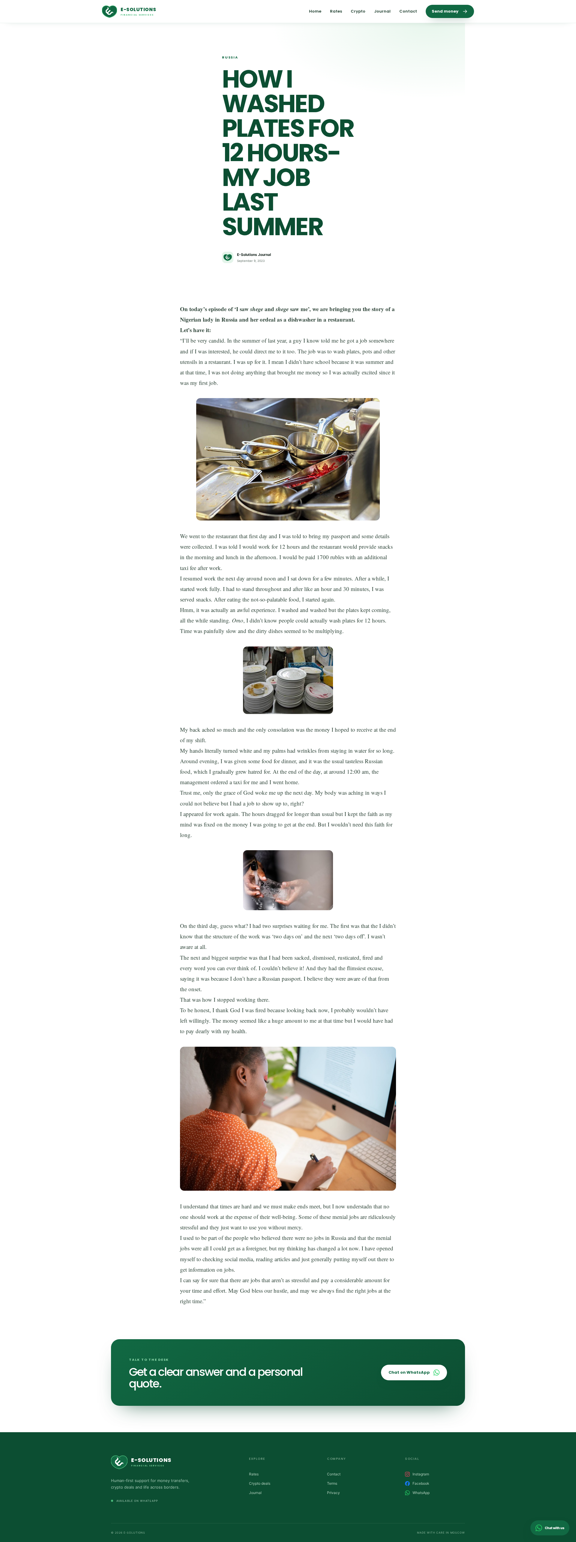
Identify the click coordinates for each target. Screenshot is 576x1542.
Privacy (333, 1492)
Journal (382, 11)
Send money (445, 11)
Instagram (420, 1474)
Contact (408, 11)
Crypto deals (259, 1483)
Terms (332, 1483)
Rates (336, 11)
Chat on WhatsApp (409, 1372)
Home (315, 11)
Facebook (420, 1483)
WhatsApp (421, 1492)
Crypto (358, 11)
